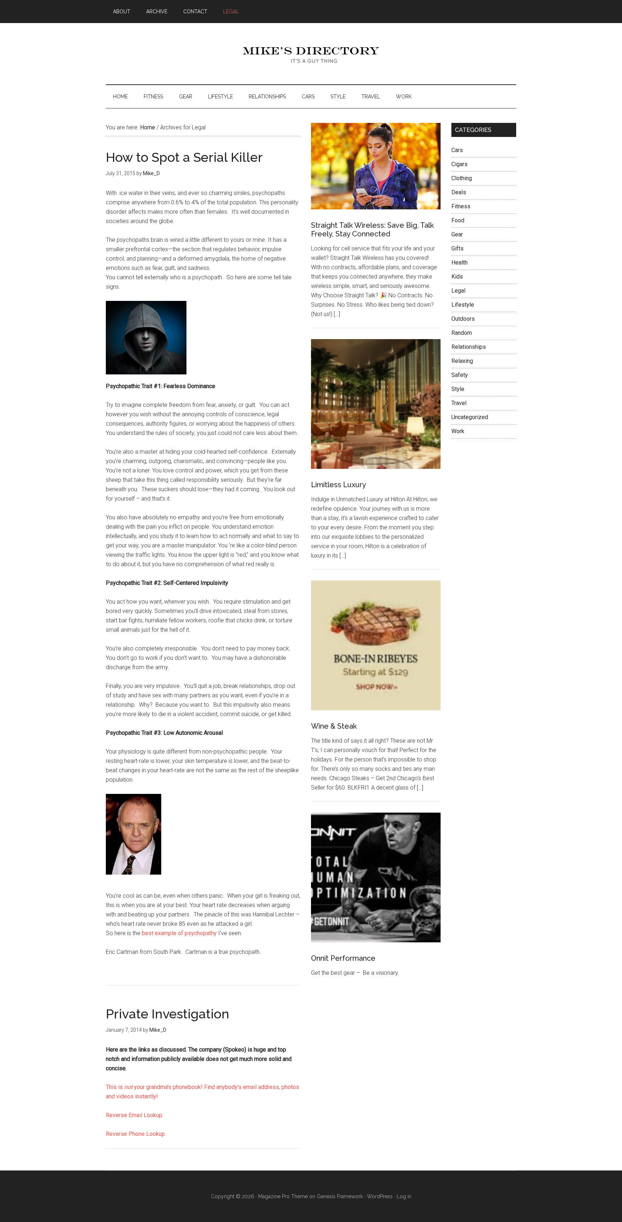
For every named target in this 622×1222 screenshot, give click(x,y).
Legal (458, 290)
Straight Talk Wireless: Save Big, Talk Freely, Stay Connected (372, 229)
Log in (404, 1196)
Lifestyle (462, 304)
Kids (457, 276)
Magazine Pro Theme (283, 1196)
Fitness (460, 206)
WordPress (380, 1196)
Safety (459, 375)
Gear (457, 234)
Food (457, 220)
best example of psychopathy (179, 933)
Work (457, 431)
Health (459, 262)
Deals (458, 192)
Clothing (461, 178)
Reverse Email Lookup (134, 1115)
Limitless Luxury (338, 484)
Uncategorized (469, 417)
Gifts (457, 248)
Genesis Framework (340, 1196)
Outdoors (463, 318)
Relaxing (462, 360)
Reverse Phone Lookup (135, 1133)
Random (461, 332)
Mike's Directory (311, 53)
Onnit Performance (343, 958)
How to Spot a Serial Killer (184, 157)
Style (457, 389)
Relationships (468, 346)
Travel (458, 403)
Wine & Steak (334, 726)
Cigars (459, 164)
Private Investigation (167, 1013)
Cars (457, 150)
